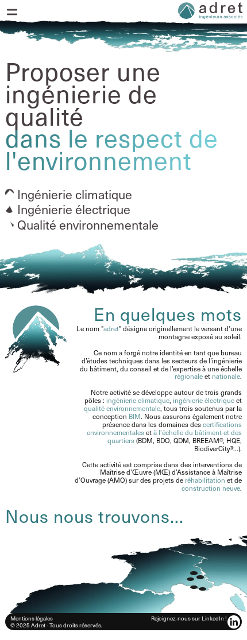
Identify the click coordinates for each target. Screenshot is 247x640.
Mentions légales (31, 617)
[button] (12, 12)
